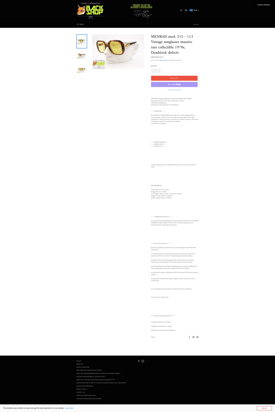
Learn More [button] (69, 408)
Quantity (154, 66)
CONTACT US (80, 392)
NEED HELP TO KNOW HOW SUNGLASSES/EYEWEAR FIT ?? (95, 380)
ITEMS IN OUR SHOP (82, 367)
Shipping (163, 60)
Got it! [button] (264, 408)
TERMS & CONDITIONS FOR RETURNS (88, 399)
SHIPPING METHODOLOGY (84, 386)
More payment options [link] (174, 89)
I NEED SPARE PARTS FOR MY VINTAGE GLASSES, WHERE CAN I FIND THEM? (101, 383)
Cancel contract (264, 5)
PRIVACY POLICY (81, 389)
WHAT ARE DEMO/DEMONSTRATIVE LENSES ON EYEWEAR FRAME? (98, 373)
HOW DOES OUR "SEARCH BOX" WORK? (89, 370)
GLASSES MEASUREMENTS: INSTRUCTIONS (90, 377)
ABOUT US (79, 364)
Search (78, 361)
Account (196, 24)
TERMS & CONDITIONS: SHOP (86, 395)
